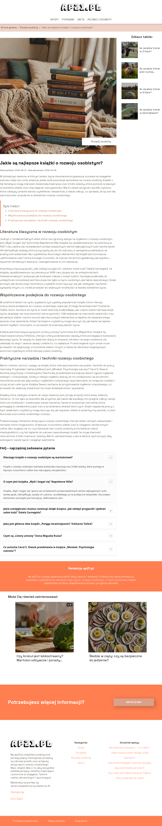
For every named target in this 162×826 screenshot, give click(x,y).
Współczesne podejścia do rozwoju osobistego (37, 215)
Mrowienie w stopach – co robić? (129, 747)
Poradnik (68, 19)
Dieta (81, 19)
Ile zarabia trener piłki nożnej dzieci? (150, 70)
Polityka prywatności (25, 821)
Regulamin (81, 821)
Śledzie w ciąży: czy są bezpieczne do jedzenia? (115, 658)
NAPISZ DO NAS (133, 702)
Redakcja (17, 792)
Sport (54, 19)
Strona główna (9, 27)
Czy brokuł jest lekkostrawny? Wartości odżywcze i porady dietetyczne (40, 658)
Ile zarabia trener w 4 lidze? (150, 91)
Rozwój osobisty (100, 19)
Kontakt (17, 799)
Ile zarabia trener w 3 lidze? (150, 50)
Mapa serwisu (56, 821)
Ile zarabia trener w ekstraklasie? (150, 111)
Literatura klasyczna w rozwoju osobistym (35, 210)
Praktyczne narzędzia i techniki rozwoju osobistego (40, 220)
